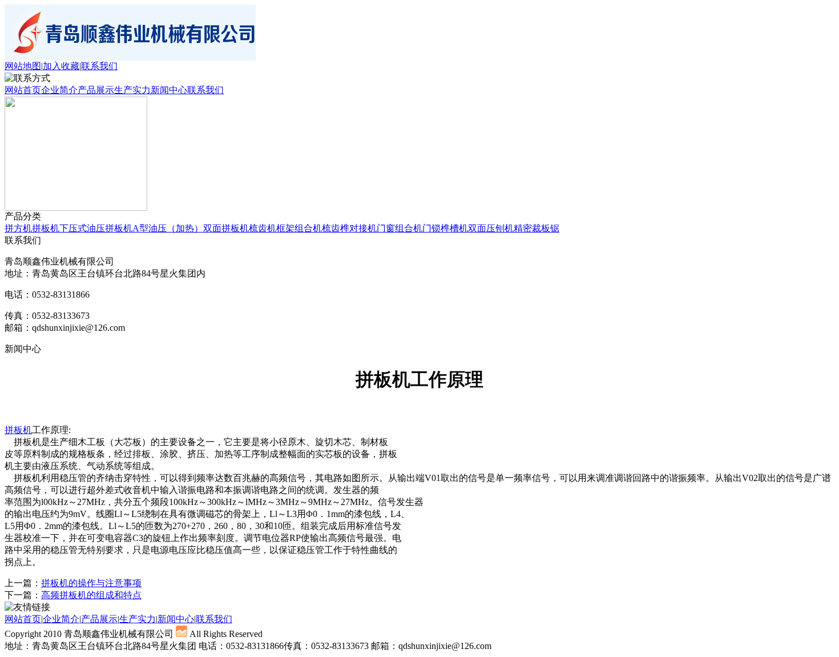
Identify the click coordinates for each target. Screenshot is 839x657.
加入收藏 (61, 66)
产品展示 (96, 90)
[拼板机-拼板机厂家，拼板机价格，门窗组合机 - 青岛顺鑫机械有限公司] (130, 57)
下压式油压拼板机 (95, 228)
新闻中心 (169, 90)
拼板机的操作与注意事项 (91, 583)
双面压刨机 (491, 228)
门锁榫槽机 (445, 228)
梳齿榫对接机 (349, 228)
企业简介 (59, 90)
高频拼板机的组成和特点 (91, 595)
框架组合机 (299, 228)
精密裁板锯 (536, 228)
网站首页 (23, 90)
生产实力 (132, 90)
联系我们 (99, 66)
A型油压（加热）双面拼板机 (190, 228)
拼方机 (18, 228)
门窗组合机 (399, 228)
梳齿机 (262, 228)
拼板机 (45, 228)
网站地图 (23, 66)
